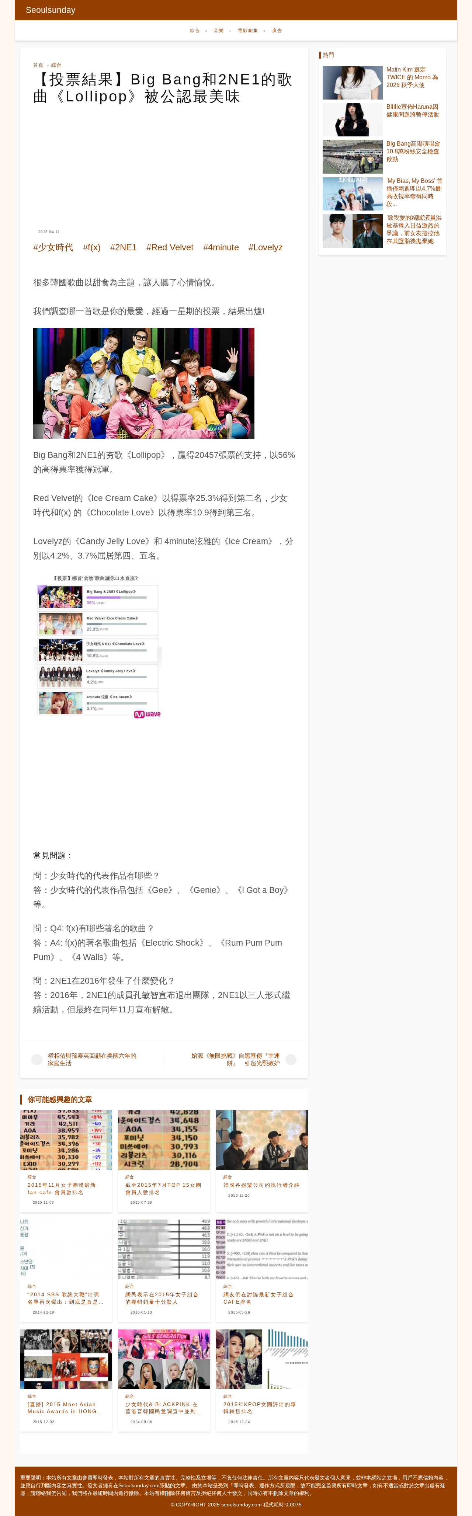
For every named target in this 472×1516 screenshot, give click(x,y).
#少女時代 (53, 247)
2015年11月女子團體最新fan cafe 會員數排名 (62, 1188)
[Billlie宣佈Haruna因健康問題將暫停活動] (353, 120)
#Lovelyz (266, 247)
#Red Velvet (170, 247)
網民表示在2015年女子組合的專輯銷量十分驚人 (162, 1298)
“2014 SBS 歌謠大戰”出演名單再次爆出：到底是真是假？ (64, 1298)
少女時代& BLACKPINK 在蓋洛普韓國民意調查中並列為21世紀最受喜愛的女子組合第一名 (163, 1408)
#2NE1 (123, 247)
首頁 (38, 65)
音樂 (219, 30)
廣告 (277, 30)
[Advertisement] (164, 160)
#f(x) (92, 247)
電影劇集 (248, 30)
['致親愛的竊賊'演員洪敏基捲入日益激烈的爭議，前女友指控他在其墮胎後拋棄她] (353, 231)
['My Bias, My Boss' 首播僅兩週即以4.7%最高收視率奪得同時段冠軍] (353, 194)
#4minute (221, 247)
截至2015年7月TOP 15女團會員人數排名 (163, 1188)
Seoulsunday (51, 10)
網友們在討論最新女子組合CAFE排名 (258, 1298)
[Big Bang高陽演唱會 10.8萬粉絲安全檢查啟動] (353, 157)
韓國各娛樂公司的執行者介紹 (261, 1185)
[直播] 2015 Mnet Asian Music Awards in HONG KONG (62, 1408)
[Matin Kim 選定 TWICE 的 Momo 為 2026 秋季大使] (353, 83)
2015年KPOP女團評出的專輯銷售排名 (259, 1408)
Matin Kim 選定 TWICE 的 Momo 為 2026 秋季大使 (412, 77)
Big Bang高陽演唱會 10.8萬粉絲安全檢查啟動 (413, 151)
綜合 (195, 30)
